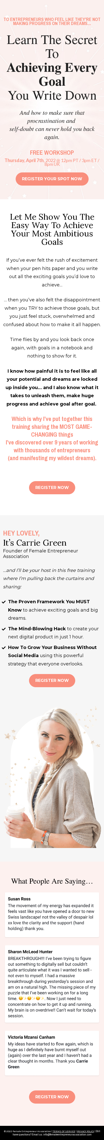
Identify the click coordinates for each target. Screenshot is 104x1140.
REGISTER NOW (52, 487)
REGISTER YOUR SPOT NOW (52, 178)
